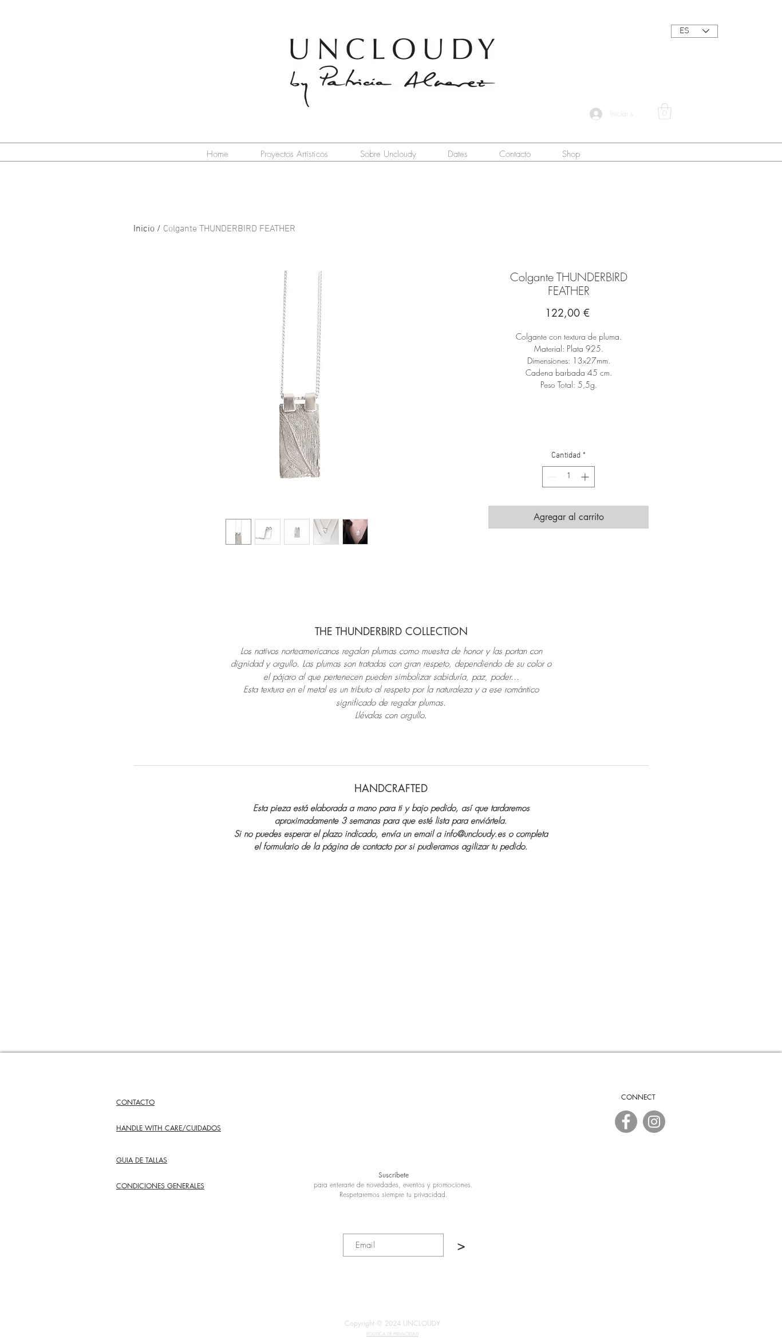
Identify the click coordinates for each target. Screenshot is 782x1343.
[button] (665, 111)
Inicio (144, 229)
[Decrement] (551, 477)
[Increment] (586, 477)
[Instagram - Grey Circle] (654, 1121)
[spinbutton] (568, 477)
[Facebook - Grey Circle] (626, 1121)
